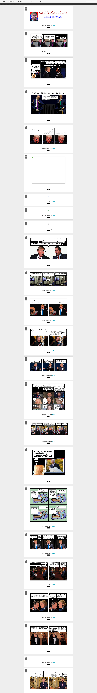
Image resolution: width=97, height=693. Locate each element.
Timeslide (22, 4)
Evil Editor (53, 25)
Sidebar (15, 4)
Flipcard (4, 4)
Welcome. (47, 8)
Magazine (8, 4)
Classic (2, 4)
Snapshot (18, 4)
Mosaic (12, 4)
